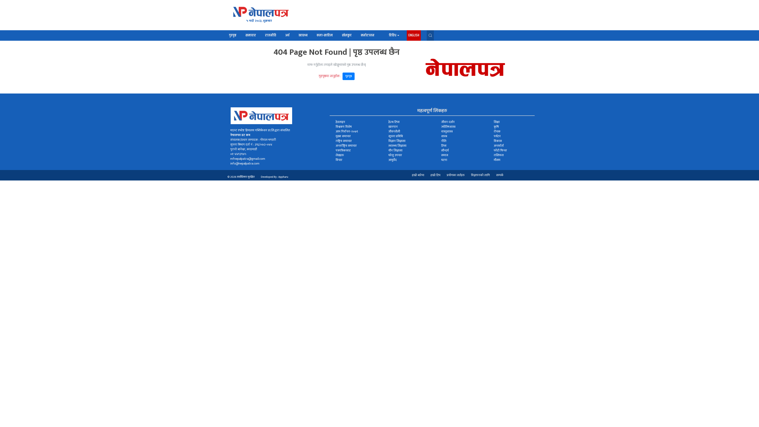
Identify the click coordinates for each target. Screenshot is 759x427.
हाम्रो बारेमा (418, 175)
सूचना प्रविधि (395, 136)
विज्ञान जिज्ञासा (396, 141)
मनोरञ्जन (367, 35)
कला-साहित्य (325, 35)
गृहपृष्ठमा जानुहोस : (335, 76)
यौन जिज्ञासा (395, 150)
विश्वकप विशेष (344, 126)
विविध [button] (392, 35)
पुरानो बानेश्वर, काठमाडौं (243, 149)
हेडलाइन (340, 122)
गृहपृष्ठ (232, 35)
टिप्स (444, 145)
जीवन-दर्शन (448, 122)
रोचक (497, 131)
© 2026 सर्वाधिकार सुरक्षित (241, 177)
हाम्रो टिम (435, 175)
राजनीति (270, 35)
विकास (498, 141)
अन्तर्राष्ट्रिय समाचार (346, 145)
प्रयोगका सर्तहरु (456, 175)
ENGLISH (413, 35)
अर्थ (287, 35)
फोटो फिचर (500, 150)
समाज (444, 155)
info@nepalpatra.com (244, 163)
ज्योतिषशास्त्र (448, 126)
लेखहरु (340, 155)
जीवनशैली (394, 131)
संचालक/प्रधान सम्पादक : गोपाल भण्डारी (253, 140)
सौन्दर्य (445, 150)
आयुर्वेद (392, 160)
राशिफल (499, 155)
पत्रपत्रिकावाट (343, 150)
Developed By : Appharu (274, 177)
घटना (444, 160)
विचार (339, 160)
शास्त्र (444, 136)
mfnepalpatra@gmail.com (247, 159)
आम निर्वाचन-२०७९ (347, 131)
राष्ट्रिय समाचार (344, 141)
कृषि (496, 126)
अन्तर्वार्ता (499, 145)
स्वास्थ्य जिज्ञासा (397, 145)
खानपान (393, 126)
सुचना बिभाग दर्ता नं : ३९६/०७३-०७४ (251, 144)
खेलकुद (347, 35)
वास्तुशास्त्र (447, 131)
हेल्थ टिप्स (394, 122)
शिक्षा (497, 122)
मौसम (497, 160)
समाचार (250, 35)
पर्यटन (497, 136)
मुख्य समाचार (343, 136)
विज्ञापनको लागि (480, 175)
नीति (443, 141)
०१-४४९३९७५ (238, 154)
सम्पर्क (499, 175)
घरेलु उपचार (395, 155)
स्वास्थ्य (303, 35)
